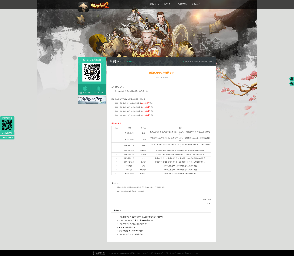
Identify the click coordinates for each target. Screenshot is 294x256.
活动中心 (195, 4)
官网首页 (154, 4)
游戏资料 (182, 4)
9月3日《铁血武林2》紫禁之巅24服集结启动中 (136, 220)
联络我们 (133, 253)
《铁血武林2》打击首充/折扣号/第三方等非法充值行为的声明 (141, 217)
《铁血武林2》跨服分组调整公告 (131, 234)
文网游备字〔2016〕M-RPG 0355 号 (175, 253)
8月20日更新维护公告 (127, 227)
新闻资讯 (168, 4)
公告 (210, 61)
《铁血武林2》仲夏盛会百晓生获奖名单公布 (135, 224)
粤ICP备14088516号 (143, 253)
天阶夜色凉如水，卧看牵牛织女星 (131, 231)
